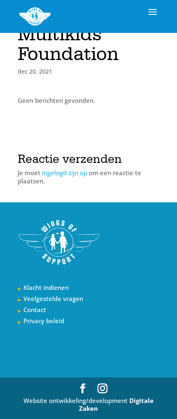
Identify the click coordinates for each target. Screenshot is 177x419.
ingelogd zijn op (64, 173)
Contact (34, 310)
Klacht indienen (46, 287)
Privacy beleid (43, 321)
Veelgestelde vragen (53, 298)
